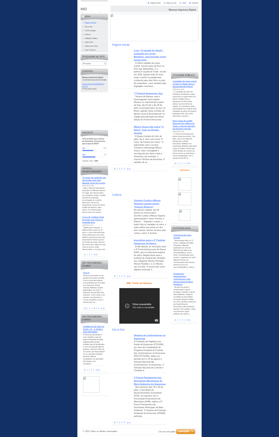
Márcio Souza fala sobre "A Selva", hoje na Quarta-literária (149, 129)
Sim (83, 148)
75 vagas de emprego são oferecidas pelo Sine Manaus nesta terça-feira (94, 180)
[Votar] (94, 150)
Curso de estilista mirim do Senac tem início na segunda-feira (93, 220)
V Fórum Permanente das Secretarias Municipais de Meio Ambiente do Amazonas (150, 380)
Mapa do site (171, 3)
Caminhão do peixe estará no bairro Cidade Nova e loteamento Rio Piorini (185, 84)
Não (83, 154)
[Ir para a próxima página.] (127, 169)
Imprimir (195, 3)
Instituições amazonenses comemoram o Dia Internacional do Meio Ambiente (183, 279)
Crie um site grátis (167, 431)
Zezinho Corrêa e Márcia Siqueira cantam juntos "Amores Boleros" (147, 203)
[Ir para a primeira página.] (84, 308)
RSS (184, 3)
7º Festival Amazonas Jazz (148, 93)
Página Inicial (155, 3)
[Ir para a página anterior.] (86, 308)
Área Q (86, 273)
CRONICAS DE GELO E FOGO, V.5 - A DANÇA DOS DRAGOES (93, 329)
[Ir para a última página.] (129, 169)
